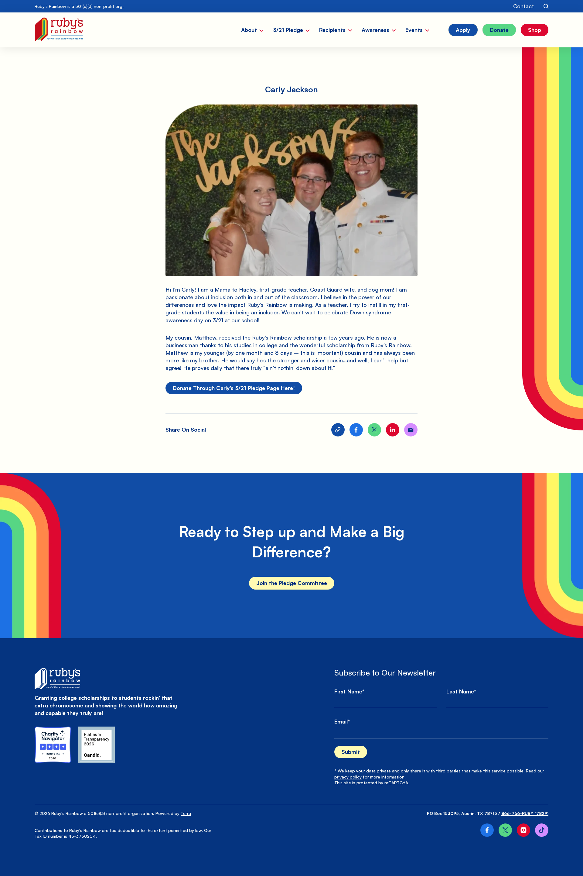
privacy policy (348, 776)
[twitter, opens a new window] (505, 830)
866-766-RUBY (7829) (524, 813)
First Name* (349, 691)
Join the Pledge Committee (291, 583)
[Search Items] (546, 6)
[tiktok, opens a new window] (541, 830)
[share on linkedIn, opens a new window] (392, 429)
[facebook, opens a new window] (487, 830)
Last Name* (461, 691)
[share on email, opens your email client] (411, 429)
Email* (342, 721)
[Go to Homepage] (59, 30)
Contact (523, 6)
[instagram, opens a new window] (523, 830)
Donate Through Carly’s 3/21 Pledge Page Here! (234, 388)
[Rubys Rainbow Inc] (96, 745)
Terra (186, 813)
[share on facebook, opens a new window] (356, 429)
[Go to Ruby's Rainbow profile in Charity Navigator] (53, 745)
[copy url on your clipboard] (338, 429)
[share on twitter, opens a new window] (374, 429)
